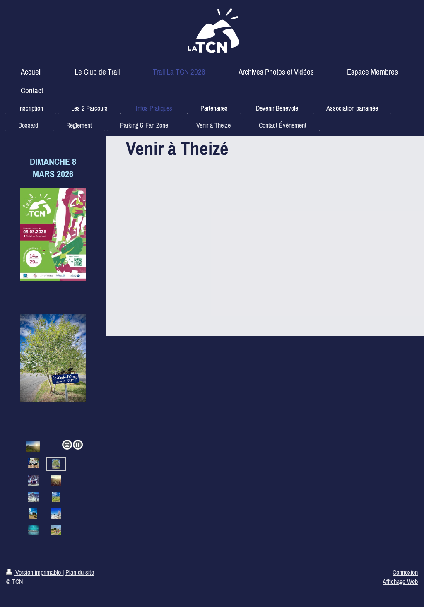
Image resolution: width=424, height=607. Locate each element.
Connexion (405, 572)
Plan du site (79, 572)
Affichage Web (400, 581)
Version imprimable (38, 572)
